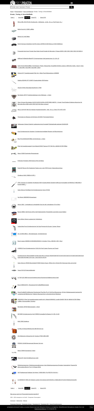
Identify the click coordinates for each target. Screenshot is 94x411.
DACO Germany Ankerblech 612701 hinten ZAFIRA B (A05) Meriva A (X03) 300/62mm (40, 44)
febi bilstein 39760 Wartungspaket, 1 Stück (29, 306)
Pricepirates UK (36, 404)
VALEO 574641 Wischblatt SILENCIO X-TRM (29, 87)
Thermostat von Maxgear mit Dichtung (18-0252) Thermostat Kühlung (36, 117)
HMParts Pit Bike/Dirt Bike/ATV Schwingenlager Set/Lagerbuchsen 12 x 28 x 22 (38, 58)
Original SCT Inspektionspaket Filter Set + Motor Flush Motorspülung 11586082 (38, 73)
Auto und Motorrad (28, 11)
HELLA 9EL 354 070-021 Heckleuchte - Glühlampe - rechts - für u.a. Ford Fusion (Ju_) (40, 22)
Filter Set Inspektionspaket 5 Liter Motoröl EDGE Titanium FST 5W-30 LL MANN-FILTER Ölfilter (42, 146)
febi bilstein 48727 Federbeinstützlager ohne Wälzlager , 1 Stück (34, 95)
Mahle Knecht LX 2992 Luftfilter (26, 29)
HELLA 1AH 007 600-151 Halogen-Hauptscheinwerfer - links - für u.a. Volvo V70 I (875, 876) (42, 109)
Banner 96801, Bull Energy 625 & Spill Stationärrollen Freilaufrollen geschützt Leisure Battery (42, 212)
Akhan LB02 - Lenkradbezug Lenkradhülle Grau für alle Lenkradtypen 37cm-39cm (39, 204)
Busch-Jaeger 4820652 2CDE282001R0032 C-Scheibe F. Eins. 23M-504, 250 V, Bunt (40, 241)
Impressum (12, 400)
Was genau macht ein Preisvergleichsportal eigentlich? (24, 394)
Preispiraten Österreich (15, 404)
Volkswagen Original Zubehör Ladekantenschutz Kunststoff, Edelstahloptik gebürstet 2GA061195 (43, 124)
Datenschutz (19, 400)
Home (11, 11)
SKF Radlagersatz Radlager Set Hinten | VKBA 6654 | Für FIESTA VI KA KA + (38, 372)
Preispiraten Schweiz (27, 404)
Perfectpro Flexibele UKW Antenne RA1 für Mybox (31, 160)
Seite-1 (12, 17)
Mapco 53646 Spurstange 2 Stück (26, 350)
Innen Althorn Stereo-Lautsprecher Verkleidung (30, 219)
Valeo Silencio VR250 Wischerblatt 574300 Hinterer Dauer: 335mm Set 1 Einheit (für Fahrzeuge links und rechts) (47, 263)
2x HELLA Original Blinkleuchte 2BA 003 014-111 (30, 328)
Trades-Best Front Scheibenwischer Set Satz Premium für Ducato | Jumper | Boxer (39, 226)
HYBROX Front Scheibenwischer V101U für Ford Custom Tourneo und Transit (38, 248)
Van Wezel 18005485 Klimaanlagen (27, 197)
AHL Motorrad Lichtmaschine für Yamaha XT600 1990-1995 (33, 336)
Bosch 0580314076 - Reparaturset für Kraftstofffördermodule (33, 285)
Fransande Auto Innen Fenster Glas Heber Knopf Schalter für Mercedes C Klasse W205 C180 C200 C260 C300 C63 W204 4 (50, 51)
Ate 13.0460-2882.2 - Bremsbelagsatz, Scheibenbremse (32, 233)
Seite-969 (20, 17)
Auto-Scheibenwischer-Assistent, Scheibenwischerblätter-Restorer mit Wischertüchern (40, 131)
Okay (91, 407)
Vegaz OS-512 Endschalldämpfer (26, 270)
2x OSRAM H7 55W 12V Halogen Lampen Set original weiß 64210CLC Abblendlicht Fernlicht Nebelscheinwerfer (47, 379)
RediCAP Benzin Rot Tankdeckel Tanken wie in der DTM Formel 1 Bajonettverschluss (40, 168)
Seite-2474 (43, 17)
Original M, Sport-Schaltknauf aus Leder (28, 358)
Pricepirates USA (45, 404)
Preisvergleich (18, 11)
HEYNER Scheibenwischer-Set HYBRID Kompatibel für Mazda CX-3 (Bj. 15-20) (38, 314)
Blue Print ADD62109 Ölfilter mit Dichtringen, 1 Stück (31, 138)
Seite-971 (33, 17)
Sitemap (25, 400)
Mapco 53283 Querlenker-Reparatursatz (28, 153)
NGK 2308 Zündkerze (23, 321)
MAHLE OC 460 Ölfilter (24, 36)
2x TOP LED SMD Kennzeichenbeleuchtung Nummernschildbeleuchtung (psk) (38, 277)
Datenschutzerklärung (40, 409)
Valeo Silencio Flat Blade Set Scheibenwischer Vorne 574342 (34, 190)
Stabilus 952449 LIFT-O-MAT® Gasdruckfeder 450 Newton (33, 80)
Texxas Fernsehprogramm (55, 404)
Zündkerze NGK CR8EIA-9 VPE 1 (26, 175)
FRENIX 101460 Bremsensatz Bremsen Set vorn (30, 343)
